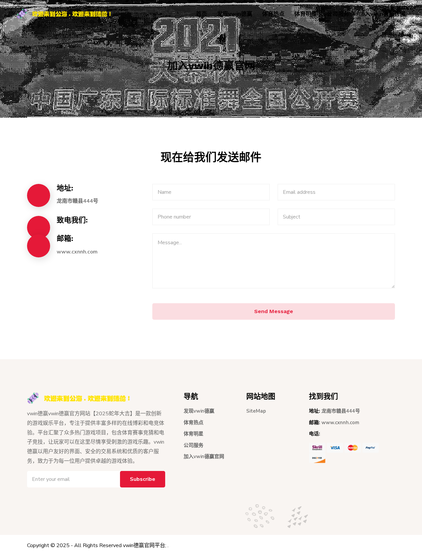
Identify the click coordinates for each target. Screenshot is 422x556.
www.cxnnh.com (77, 251)
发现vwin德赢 (234, 14)
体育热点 (273, 14)
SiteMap (256, 411)
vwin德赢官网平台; (144, 545)
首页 (201, 14)
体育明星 (305, 14)
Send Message (273, 311)
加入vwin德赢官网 (382, 14)
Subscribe (142, 479)
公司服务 (338, 14)
